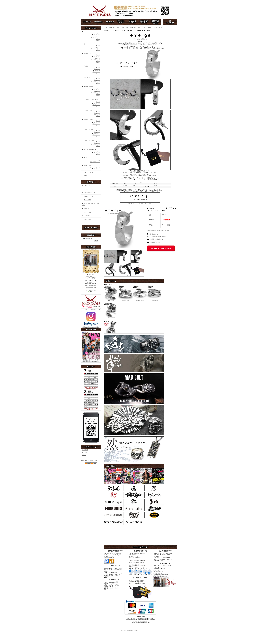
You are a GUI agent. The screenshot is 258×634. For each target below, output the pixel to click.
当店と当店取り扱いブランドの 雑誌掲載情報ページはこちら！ (91, 360)
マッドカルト (87, 53)
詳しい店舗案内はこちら (160, 576)
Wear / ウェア (87, 208)
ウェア (98, 159)
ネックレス (97, 58)
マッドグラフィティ (89, 86)
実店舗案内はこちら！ (155, 242)
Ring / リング (87, 185)
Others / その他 (87, 219)
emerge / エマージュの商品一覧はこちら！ (140, 203)
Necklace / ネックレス (89, 192)
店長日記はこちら (91, 290)
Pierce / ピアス (87, 200)
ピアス (98, 39)
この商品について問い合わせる (157, 236)
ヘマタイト (97, 168)
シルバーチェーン (88, 172)
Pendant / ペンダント (89, 189)
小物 (98, 160)
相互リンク (85, 452)
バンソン (86, 157)
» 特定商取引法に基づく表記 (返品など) (158, 230)
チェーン (97, 36)
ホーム (105, 27)
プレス (84, 455)
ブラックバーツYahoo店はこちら (91, 309)
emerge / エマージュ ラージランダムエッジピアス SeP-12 (146, 27)
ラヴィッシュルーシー (90, 149)
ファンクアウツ (88, 110)
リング (98, 33)
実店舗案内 (85, 450)
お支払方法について (109, 557)
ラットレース (87, 66)
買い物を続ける (153, 234)
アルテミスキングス (89, 140)
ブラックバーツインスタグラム (91, 327)
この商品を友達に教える (156, 239)
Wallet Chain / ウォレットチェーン (90, 204)
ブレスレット (96, 37)
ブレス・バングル (95, 48)
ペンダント (97, 34)
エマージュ (87, 77)
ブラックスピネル (95, 167)
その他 (98, 40)
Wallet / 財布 (87, 215)
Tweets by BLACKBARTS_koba (89, 460)
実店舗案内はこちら (91, 287)
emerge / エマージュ (114, 27)
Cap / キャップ (87, 212)
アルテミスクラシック (90, 129)
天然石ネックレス (88, 165)
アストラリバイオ (88, 119)
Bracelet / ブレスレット (90, 196)
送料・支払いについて (135, 557)
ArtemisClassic (111, 300)
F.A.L (85, 31)
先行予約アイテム (95, 162)
